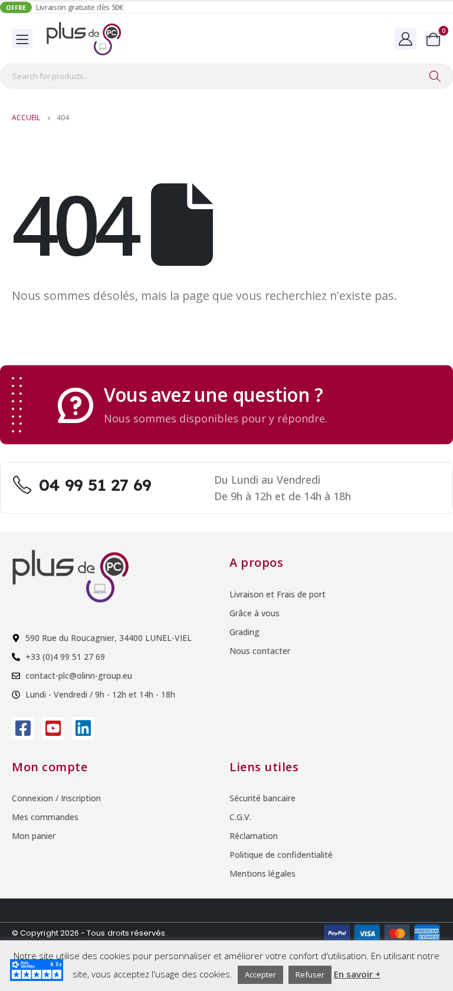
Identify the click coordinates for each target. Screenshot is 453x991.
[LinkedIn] (83, 728)
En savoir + (357, 974)
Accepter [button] (260, 974)
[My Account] (406, 38)
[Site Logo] (83, 38)
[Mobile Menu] (22, 38)
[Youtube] (53, 728)
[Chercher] (434, 76)
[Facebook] (23, 728)
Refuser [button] (310, 974)
